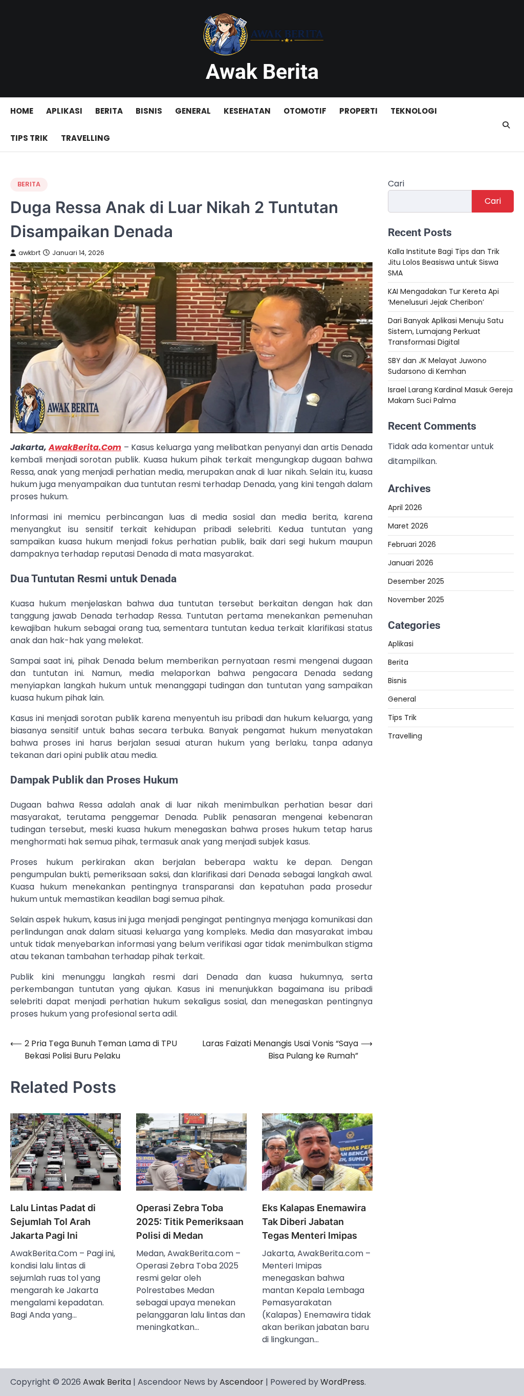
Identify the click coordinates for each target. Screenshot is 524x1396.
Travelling (85, 138)
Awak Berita (262, 71)
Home (21, 110)
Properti (358, 110)
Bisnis (149, 110)
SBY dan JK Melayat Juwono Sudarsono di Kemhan (437, 365)
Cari (396, 183)
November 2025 (416, 600)
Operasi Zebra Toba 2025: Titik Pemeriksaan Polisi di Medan (190, 1221)
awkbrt (29, 252)
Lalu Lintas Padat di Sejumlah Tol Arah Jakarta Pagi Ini (53, 1221)
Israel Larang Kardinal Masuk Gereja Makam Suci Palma (450, 395)
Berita (109, 110)
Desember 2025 (416, 581)
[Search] (506, 125)
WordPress (342, 1382)
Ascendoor (242, 1382)
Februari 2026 (412, 544)
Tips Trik (29, 138)
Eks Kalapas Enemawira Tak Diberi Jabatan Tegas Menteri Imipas (314, 1221)
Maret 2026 (408, 526)
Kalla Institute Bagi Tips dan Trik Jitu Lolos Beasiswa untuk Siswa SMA (443, 262)
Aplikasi (64, 110)
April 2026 (405, 507)
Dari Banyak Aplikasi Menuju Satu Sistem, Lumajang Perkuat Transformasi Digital (446, 331)
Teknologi (413, 110)
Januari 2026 (410, 563)
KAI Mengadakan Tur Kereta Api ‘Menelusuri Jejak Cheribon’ (443, 296)
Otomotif (304, 110)
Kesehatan (247, 110)
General (193, 110)
